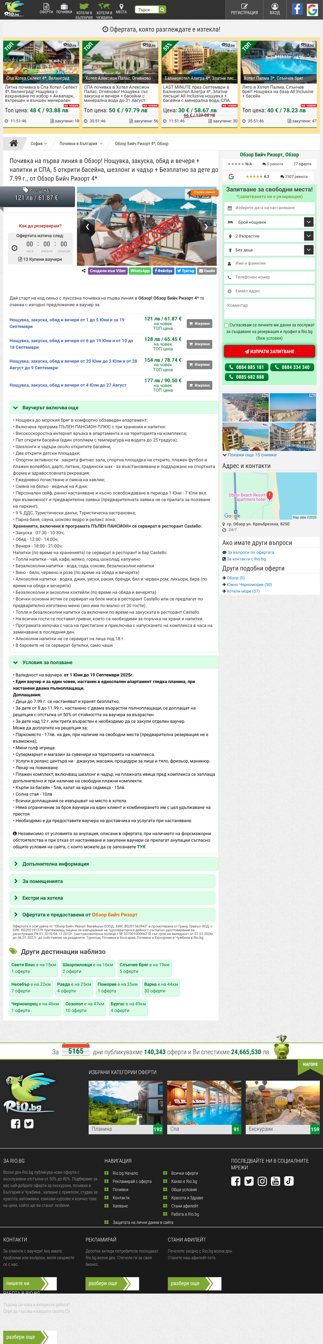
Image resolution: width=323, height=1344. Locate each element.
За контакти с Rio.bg (246, 559)
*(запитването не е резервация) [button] (269, 196)
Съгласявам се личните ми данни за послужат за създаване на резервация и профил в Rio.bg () (270, 332)
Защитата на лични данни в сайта (142, 1222)
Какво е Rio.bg (183, 1181)
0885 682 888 (249, 377)
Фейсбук (165, 271)
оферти (303, 164)
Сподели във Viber (108, 271)
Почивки (64, 12)
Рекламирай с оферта (131, 1181)
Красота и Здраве (186, 1198)
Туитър (187, 271)
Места (121, 12)
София (37, 143)
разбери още (103, 1283)
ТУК (141, 847)
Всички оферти (184, 1173)
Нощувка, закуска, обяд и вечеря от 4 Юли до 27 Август (67, 385)
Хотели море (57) (243, 591)
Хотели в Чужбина (104, 15)
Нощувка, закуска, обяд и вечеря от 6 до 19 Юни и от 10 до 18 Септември (71, 344)
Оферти (46, 12)
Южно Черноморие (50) (249, 584)
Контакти (120, 1198)
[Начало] (15, 143)
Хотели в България (84, 15)
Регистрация (244, 12)
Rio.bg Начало (125, 1173)
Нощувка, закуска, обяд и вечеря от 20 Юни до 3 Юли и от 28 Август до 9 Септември (73, 365)
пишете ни (17, 1283)
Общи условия (183, 1189)
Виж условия (269, 338)
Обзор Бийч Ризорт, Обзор (269, 155)
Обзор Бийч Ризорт (115, 915)
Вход (275, 12)
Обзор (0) (235, 578)
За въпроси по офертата (250, 552)
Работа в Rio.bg (184, 1214)
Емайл (209, 271)
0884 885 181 (249, 367)
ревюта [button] (275, 164)
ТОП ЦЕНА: (40, 190)
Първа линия (204, 192)
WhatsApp (140, 271)
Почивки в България (79, 143)
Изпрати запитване (271, 351)
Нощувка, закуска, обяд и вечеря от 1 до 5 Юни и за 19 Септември (66, 323)
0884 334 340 (295, 367)
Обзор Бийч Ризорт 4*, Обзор (141, 143)
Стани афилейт (184, 1206)
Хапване (120, 1206)
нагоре (310, 1064)
